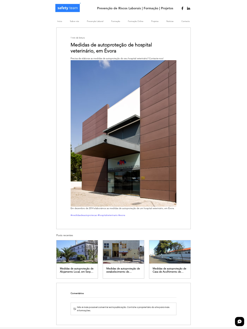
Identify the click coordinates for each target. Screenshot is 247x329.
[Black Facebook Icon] (182, 8)
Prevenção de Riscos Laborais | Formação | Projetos (135, 8)
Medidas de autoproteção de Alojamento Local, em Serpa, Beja (76, 270)
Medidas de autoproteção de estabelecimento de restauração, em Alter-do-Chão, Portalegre (123, 270)
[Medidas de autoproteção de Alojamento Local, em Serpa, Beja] (77, 252)
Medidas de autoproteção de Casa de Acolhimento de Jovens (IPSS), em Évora (169, 270)
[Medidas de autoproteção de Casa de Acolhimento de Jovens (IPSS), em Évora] (170, 252)
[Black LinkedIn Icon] (188, 8)
